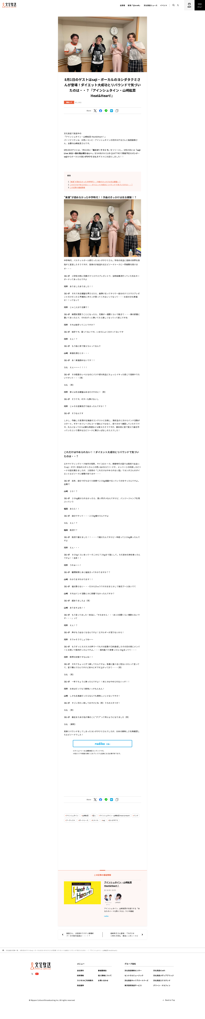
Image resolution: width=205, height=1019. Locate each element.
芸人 (94, 815)
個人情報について (105, 975)
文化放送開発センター (133, 970)
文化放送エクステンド (161, 980)
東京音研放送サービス (133, 985)
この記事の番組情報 (77, 187)
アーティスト (70, 820)
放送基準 (80, 985)
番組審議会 (102, 970)
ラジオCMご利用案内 (85, 980)
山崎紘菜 (85, 815)
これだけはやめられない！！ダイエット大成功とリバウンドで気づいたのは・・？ (101, 184)
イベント (163, 5)
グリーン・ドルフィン (161, 985)
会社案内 (80, 970)
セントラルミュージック (134, 975)
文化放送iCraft (159, 970)
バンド (136, 815)
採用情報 (80, 975)
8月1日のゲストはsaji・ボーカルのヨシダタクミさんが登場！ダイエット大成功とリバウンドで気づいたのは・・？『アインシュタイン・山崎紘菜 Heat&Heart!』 (69, 950)
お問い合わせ (103, 980)
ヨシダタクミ (113, 820)
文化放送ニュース (150, 5)
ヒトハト (95, 820)
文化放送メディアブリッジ (163, 975)
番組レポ (69, 102)
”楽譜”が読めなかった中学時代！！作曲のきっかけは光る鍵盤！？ (95, 181)
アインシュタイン (72, 815)
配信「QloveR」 (134, 5)
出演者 (122, 5)
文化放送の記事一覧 (12, 950)
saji (103, 820)
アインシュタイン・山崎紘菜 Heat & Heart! (115, 815)
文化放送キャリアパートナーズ (136, 980)
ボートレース (83, 820)
